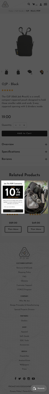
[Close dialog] (46, 182)
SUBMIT (13, 210)
